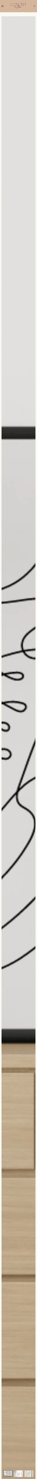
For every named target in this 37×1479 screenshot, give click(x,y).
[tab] (8, 1473)
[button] (3, 6)
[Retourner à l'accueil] (18, 6)
